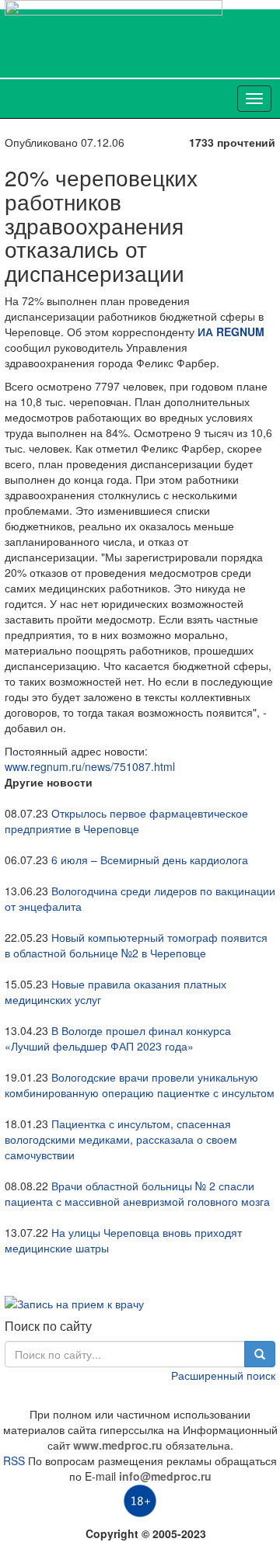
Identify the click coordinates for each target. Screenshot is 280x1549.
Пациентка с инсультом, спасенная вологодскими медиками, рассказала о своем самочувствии (121, 1139)
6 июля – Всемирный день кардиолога (149, 859)
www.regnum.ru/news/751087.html (90, 766)
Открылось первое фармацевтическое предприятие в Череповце (126, 820)
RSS (14, 1460)
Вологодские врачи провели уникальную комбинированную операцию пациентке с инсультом (140, 1084)
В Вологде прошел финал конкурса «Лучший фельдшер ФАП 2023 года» (118, 1038)
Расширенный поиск (223, 1375)
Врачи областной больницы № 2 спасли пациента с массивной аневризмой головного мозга (137, 1193)
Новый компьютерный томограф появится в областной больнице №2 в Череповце (136, 944)
